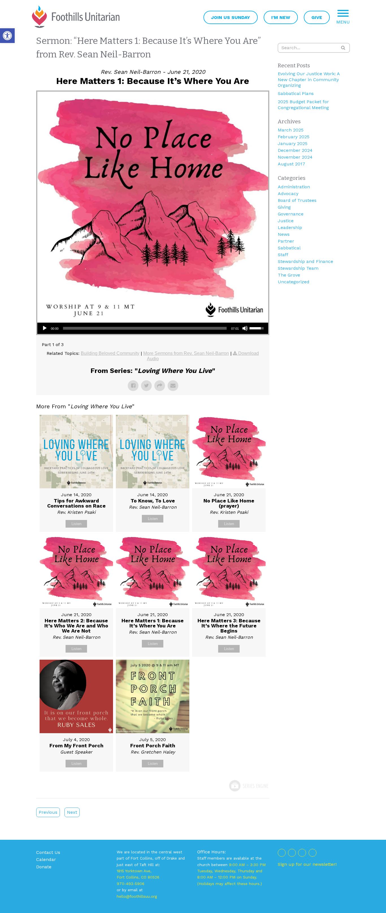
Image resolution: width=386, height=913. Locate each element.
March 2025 (290, 130)
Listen (76, 524)
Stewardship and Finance (305, 261)
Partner (286, 241)
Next (72, 812)
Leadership (290, 227)
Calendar (46, 859)
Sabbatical (289, 248)
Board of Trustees (297, 200)
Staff (283, 254)
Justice (286, 220)
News (284, 234)
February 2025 (293, 136)
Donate (43, 866)
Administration (294, 186)
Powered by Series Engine (248, 785)
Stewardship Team (298, 268)
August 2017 (291, 164)
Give (316, 17)
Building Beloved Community (110, 353)
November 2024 (295, 157)
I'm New (280, 17)
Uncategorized (293, 281)
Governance (290, 214)
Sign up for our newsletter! (307, 864)
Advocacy (288, 193)
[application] (152, 328)
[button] (7, 35)
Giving (284, 207)
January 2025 (292, 143)
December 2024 (295, 150)
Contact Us (48, 852)
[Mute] (245, 328)
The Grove (289, 275)
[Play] (44, 328)
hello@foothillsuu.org (137, 896)
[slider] (145, 328)
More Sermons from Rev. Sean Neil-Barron (186, 353)
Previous (48, 812)
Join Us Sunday (230, 17)
